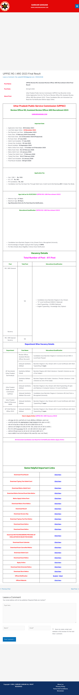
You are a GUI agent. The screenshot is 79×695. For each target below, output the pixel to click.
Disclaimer (60, 691)
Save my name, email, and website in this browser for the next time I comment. (63, 631)
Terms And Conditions (60, 688)
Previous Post (5, 589)
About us (60, 684)
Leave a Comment (8, 77)
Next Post (75, 589)
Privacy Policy (60, 686)
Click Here (58, 542)
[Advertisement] (39, 28)
